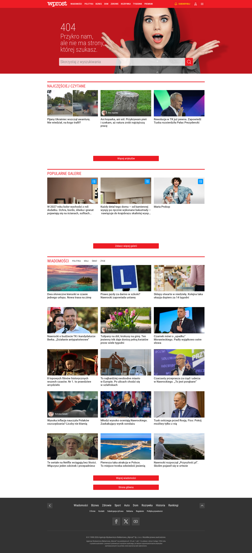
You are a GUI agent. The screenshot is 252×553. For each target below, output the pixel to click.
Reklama (129, 511)
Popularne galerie (64, 173)
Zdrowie (115, 4)
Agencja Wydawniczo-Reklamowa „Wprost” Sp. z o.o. (120, 537)
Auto (127, 505)
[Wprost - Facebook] (116, 521)
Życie (102, 261)
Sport (118, 505)
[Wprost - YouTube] (136, 521)
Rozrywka (126, 4)
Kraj (86, 261)
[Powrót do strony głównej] (49, 505)
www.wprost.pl (130, 546)
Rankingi (173, 505)
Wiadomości (76, 4)
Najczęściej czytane (66, 86)
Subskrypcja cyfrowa (115, 511)
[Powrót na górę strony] (202, 505)
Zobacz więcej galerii (126, 246)
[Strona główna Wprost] (57, 4)
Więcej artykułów (126, 158)
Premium (148, 4)
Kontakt (101, 511)
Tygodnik (137, 4)
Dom (106, 4)
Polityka (89, 4)
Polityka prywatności (155, 511)
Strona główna (126, 487)
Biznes (99, 4)
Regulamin (140, 511)
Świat (94, 261)
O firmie (92, 511)
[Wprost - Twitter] (126, 521)
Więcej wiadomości (126, 478)
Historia (160, 505)
